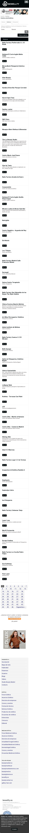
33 (22, 599)
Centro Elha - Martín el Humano (13, 417)
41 (13, 604)
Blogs (3, 676)
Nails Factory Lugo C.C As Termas (14, 460)
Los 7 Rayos (6, 250)
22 (17, 594)
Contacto (5, 685)
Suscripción (5, 662)
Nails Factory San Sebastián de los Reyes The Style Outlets (14, 293)
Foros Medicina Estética (9, 733)
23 (22, 594)
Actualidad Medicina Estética (11, 744)
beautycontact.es (7, 780)
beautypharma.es (7, 774)
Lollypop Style (7, 385)
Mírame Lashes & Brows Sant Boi (13, 209)
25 (8, 597)
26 (13, 597)
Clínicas (3, 22)
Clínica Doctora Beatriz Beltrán (13, 304)
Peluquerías (15, 22)
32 (17, 599)
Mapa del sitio (6, 665)
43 (22, 604)
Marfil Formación (8, 530)
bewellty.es (5, 777)
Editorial (4, 723)
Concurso (5, 720)
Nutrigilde (5, 220)
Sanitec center (7, 109)
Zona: (3, 29)
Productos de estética (9, 712)
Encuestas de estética (9, 714)
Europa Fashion (7, 540)
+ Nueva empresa (23, 35)
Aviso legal (5, 809)
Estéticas (9, 22)
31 (13, 599)
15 (8, 591)
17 (17, 591)
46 (13, 607)
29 (3, 599)
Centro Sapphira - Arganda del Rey (14, 230)
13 (25, 589)
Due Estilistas (7, 564)
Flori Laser (6, 574)
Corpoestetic (6, 187)
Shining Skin (6, 437)
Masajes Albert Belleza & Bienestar (14, 129)
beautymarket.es (7, 763)
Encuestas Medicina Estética (11, 753)
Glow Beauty (6, 78)
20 (8, 594)
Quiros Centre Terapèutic (11, 282)
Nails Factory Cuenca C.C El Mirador (12, 338)
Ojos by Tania (7, 165)
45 (8, 607)
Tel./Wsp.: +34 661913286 (8, 805)
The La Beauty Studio (9, 139)
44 (3, 607)
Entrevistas (5, 717)
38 (22, 602)
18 (22, 591)
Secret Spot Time (8, 98)
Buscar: (14, 29)
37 (17, 602)
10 (11, 589)
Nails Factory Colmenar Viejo (12, 510)
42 (17, 604)
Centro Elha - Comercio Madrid (13, 427)
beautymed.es (6, 771)
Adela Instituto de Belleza (11, 327)
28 (22, 597)
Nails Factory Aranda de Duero (12, 177)
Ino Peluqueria (7, 500)
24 (3, 597)
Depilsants (6, 480)
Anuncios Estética (7, 697)
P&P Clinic (5, 119)
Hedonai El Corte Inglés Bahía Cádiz (12, 55)
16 (13, 591)
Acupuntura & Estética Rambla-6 (13, 470)
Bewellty (2, 16)
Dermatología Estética (9, 747)
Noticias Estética (7, 709)
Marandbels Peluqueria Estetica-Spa (13, 66)
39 (3, 604)
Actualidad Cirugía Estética (10, 741)
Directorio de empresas (9, 700)
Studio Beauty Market (8, 682)
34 (3, 602)
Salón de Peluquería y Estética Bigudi (12, 359)
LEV (3, 407)
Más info (4, 49)
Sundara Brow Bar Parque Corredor (14, 88)
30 (8, 599)
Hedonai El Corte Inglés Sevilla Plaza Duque (12, 198)
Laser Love (6, 520)
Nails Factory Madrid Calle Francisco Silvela (11, 261)
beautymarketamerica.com (10, 768)
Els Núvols (5, 240)
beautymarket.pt (7, 766)
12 (20, 589)
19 (3, 594)
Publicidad (5, 667)
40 (8, 604)
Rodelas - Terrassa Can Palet (12, 396)
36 (13, 602)
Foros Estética (6, 694)
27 (17, 597)
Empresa (5, 39)
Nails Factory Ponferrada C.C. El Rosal (13, 43)
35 (8, 602)
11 (15, 589)
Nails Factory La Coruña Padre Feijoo (12, 553)
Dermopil (5, 272)
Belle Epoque (6, 349)
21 (13, 594)
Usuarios (4, 673)
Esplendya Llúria (8, 490)
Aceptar (14, 829)
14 (3, 591)
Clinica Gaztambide (9, 371)
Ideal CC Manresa (8, 450)
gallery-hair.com (7, 783)
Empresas (5, 670)
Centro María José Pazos (11, 155)
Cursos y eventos (7, 703)
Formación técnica (7, 706)
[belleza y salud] (11, 5)
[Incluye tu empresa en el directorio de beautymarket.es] (14, 619)
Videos (4, 679)
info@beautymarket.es (7, 804)
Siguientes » (20, 607)
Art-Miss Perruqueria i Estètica (13, 317)
